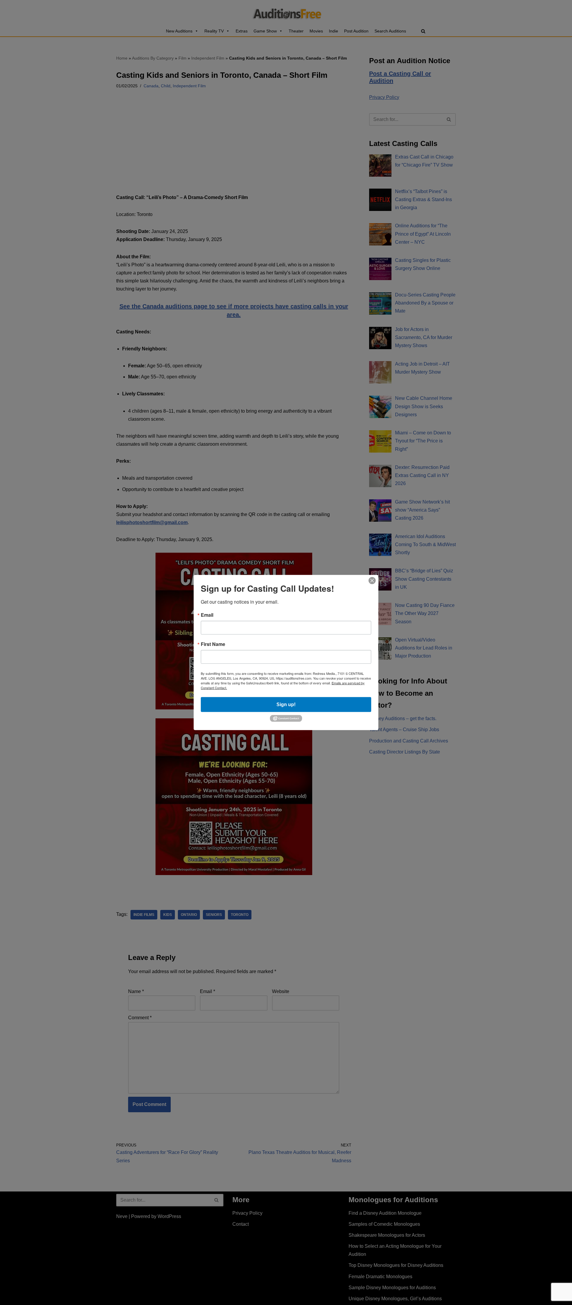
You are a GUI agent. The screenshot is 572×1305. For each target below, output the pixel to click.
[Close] (372, 581)
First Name (213, 644)
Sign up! (286, 704)
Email (207, 615)
